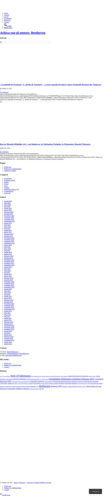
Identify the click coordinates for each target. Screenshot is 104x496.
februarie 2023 (8, 278)
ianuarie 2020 (8, 338)
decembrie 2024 (9, 238)
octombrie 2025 (9, 219)
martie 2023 (8, 276)
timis (37, 386)
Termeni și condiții (10, 171)
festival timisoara (49, 381)
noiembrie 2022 (9, 283)
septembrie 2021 (9, 309)
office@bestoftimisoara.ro (13, 355)
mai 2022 (7, 294)
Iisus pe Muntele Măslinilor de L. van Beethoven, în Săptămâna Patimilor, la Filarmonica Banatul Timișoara (45, 144)
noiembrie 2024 (9, 239)
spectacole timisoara (71, 383)
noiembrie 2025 (9, 217)
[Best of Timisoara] (15, 9)
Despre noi (7, 167)
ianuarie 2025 (8, 236)
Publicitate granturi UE (11, 189)
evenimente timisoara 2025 (82, 379)
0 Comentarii (4, 92)
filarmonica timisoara (77, 381)
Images (6, 182)
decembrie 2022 (9, 282)
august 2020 (8, 331)
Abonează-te (95, 491)
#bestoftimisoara (24, 353)
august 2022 (8, 289)
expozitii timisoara (37, 381)
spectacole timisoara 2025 (84, 383)
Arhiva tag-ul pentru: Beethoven (22, 32)
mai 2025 (7, 228)
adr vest (2, 376)
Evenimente (8, 178)
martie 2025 (8, 232)
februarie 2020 (8, 336)
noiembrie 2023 (9, 261)
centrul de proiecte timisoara (78, 376)
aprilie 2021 (8, 318)
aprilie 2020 (8, 335)
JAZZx (16, 383)
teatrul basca (8, 386)
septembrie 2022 (9, 287)
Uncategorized (8, 191)
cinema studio (92, 376)
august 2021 (8, 311)
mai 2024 (7, 250)
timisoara (44, 386)
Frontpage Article (9, 180)
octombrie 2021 (9, 307)
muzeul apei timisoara (23, 383)
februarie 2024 (8, 256)
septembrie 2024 (9, 243)
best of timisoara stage (36, 376)
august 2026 (8, 201)
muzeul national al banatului (47, 383)
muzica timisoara (59, 383)
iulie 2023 (7, 269)
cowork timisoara (44, 379)
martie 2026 (8, 210)
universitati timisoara (34, 388)
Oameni (6, 188)
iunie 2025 (7, 227)
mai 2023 (7, 272)
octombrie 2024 (9, 241)
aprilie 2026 (8, 208)
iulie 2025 (7, 225)
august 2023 (8, 267)
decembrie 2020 (9, 325)
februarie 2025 (8, 234)
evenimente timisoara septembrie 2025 (21, 381)
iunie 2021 (7, 315)
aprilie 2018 (8, 344)
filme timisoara (88, 381)
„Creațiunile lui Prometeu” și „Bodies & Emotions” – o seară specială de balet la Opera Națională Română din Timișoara (50, 85)
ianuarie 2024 (8, 258)
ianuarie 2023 (8, 280)
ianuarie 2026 (8, 214)
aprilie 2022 (8, 296)
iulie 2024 (7, 247)
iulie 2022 (7, 291)
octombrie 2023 (9, 263)
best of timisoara (21, 375)
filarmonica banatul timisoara (62, 381)
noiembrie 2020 (9, 327)
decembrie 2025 (9, 216)
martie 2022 (8, 298)
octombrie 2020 (9, 329)
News (6, 186)
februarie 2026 (8, 212)
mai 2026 (7, 206)
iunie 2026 (7, 205)
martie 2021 (8, 320)
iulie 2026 (7, 203)
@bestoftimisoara (12, 353)
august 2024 (8, 245)
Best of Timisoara (19, 482)
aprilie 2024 (8, 252)
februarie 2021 (8, 322)
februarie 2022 (8, 300)
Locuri (6, 184)
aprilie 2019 (8, 342)
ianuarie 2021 (8, 324)
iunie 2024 (7, 249)
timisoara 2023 (56, 386)
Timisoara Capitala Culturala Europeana (72, 386)
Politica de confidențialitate (12, 169)
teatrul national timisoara (19, 386)
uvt (43, 389)
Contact (6, 367)
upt (40, 389)
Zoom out (7, 193)
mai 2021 (7, 316)
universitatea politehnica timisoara (18, 389)
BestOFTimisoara (12, 352)
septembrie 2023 (9, 265)
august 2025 (8, 223)
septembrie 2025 (9, 221)
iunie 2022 (7, 293)
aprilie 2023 (8, 274)
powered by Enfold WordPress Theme (39, 482)
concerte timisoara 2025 (33, 379)
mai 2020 (7, 333)
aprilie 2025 (8, 230)
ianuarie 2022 (8, 302)
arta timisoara (7, 376)
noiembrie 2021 (9, 305)
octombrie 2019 (9, 340)
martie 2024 (8, 254)
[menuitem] (54, 13)
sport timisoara (94, 383)
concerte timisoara (19, 379)
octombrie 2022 (9, 285)
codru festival (9, 379)
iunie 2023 (7, 271)
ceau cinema (64, 376)
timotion (84, 386)
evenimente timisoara (59, 378)
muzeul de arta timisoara (34, 383)
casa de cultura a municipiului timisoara (51, 376)
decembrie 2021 (9, 304)
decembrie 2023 (9, 260)
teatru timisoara (31, 386)
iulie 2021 (7, 313)
